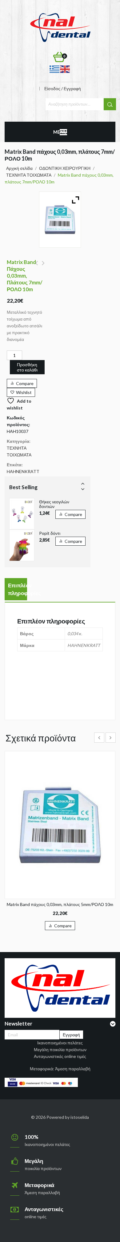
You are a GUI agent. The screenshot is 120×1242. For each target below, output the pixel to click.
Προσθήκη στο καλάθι (27, 367)
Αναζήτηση (110, 104)
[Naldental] (60, 27)
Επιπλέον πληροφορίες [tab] (17, 589)
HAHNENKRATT (23, 471)
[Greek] (55, 68)
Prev (83, 483)
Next (83, 489)
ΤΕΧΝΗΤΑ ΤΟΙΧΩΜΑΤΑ (28, 175)
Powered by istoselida (67, 1117)
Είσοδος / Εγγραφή (62, 88)
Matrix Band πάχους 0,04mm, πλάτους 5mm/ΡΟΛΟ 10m (36, 266)
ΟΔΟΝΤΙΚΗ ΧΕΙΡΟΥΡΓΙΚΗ (64, 168)
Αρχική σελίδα (19, 168)
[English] (65, 68)
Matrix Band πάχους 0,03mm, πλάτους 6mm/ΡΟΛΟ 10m (43, 266)
